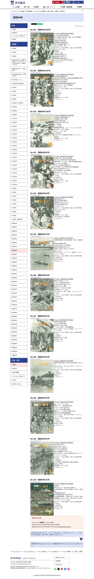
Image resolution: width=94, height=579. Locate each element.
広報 (13, 25)
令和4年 (14, 91)
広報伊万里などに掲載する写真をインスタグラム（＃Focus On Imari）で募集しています (19, 62)
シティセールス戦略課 (40, 11)
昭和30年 (14, 351)
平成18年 (14, 153)
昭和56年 (14, 250)
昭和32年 (14, 343)
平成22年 (14, 138)
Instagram (62, 569)
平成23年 (14, 134)
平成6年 (14, 200)
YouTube (68, 569)
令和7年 (14, 52)
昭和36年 (14, 328)
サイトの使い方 (54, 551)
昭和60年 (14, 235)
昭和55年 (14, 254)
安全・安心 (27, 7)
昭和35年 (14, 332)
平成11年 (14, 180)
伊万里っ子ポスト (17, 384)
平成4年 (14, 207)
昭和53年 (14, 262)
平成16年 (14, 161)
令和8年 (14, 48)
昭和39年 (14, 316)
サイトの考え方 (43, 551)
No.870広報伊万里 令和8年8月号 (19, 75)
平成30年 (14, 107)
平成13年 (14, 172)
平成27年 (14, 118)
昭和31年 (14, 347)
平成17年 (14, 157)
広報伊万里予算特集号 (18, 83)
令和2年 (14, 99)
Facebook (65, 569)
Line (55, 569)
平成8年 (14, 192)
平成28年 (14, 114)
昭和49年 (14, 277)
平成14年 (14, 169)
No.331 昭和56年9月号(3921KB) (64, 156)
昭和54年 (14, 258)
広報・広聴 (50, 11)
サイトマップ (15, 551)
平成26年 (14, 122)
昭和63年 (14, 223)
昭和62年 (14, 227)
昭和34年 (14, 335)
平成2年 (14, 215)
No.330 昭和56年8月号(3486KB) (64, 197)
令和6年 (14, 56)
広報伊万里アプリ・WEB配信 (18, 69)
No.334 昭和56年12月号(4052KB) (64, 33)
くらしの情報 (16, 7)
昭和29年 (14, 355)
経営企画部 (29, 11)
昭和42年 (14, 304)
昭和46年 (14, 289)
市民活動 (36, 7)
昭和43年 (14, 301)
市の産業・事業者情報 (66, 7)
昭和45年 (14, 293)
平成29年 (14, 110)
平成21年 (14, 141)
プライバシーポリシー (29, 551)
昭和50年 (14, 273)
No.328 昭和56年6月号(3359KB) (64, 279)
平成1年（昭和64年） (18, 219)
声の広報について (17, 79)
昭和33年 (14, 339)
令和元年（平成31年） (18, 103)
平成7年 (14, 196)
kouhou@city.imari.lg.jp (65, 526)
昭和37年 (14, 324)
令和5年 (14, 87)
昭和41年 (14, 308)
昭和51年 (14, 270)
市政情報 (79, 7)
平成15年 (14, 165)
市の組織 (22, 11)
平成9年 (14, 188)
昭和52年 (14, 266)
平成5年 (14, 204)
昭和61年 (14, 231)
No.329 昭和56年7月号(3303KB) (64, 238)
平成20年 (14, 145)
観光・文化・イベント (49, 7)
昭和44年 (14, 297)
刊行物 (14, 39)
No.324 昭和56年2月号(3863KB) (64, 442)
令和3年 (14, 95)
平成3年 (14, 211)
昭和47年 (14, 285)
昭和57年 (14, 246)
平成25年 (14, 126)
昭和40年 (14, 312)
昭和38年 (14, 320)
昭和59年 (14, 238)
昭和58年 (14, 242)
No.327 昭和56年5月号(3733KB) (64, 320)
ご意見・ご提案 (78, 551)
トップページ (14, 11)
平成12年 (14, 176)
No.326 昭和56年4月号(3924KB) (64, 361)
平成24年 (14, 130)
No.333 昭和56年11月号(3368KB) (64, 74)
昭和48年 (14, 281)
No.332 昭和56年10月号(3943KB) (64, 115)
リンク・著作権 (66, 551)
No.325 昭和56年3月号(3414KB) (64, 402)
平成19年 (14, 149)
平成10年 (14, 184)
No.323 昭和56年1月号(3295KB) (64, 483)
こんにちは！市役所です (18, 36)
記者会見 (14, 32)
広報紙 (56, 11)
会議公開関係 (15, 372)
